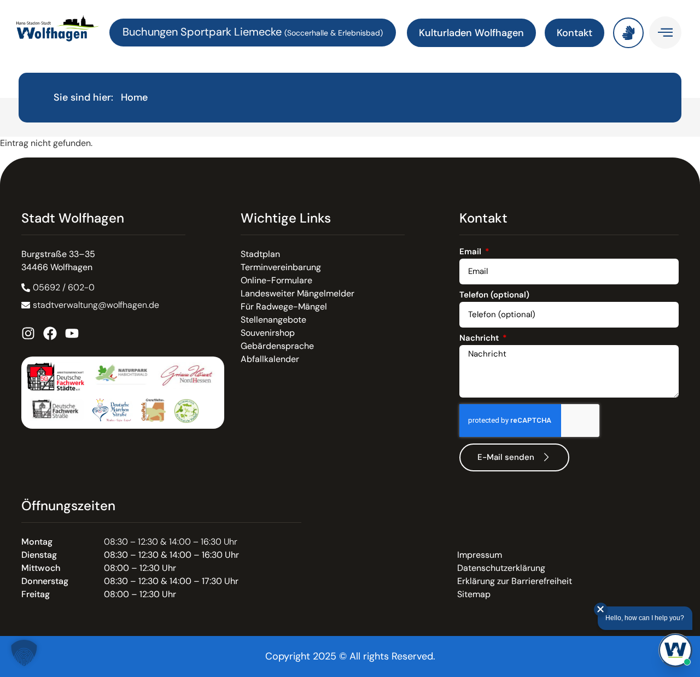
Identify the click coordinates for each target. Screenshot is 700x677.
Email (471, 252)
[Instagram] (28, 333)
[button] (24, 653)
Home (134, 97)
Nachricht (480, 338)
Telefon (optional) (494, 295)
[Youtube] (72, 333)
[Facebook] (50, 333)
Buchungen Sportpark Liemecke (203, 32)
